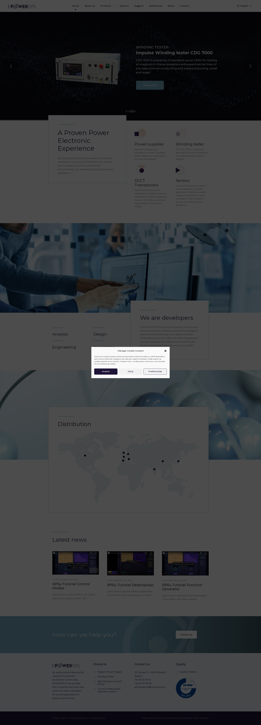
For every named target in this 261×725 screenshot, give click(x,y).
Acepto (106, 371)
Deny (130, 371)
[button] (165, 350)
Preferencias (155, 371)
